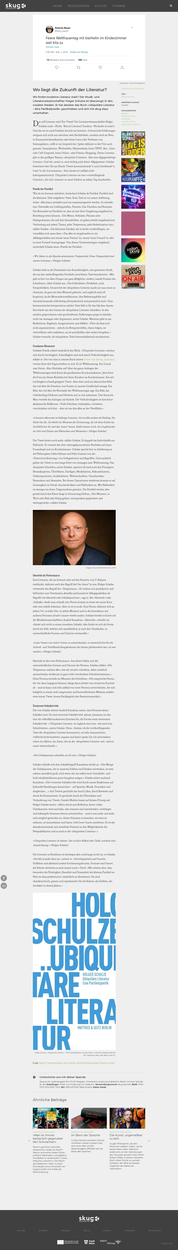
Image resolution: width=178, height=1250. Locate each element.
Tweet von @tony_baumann (99, 359)
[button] (171, 6)
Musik (57, 6)
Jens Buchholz (128, 97)
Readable (139, 89)
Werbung (65, 1231)
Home (123, 89)
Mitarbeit (43, 1231)
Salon (87, 1231)
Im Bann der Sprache (47, 1135)
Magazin (21, 1231)
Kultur (100, 6)
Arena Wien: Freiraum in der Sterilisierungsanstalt (127, 1137)
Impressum (130, 1231)
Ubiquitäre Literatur (130, 125)
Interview (125, 119)
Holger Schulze (128, 116)
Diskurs (124, 113)
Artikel (125, 1132)
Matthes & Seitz (128, 122)
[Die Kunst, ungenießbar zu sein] (89, 1118)
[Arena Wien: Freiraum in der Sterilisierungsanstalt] (127, 1118)
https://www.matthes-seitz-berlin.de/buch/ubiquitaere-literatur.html (77, 1063)
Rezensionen (78, 6)
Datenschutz (154, 1231)
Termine (118, 6)
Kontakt (107, 1231)
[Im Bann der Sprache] (50, 1118)
